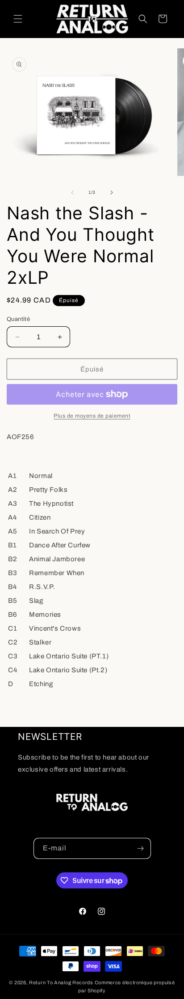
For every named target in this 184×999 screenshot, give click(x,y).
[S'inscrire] (141, 848)
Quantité (18, 319)
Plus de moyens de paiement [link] (92, 416)
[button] (18, 19)
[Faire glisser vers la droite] (111, 192)
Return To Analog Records (61, 982)
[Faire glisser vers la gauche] (72, 192)
